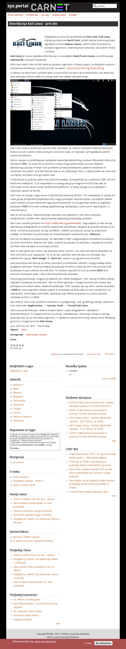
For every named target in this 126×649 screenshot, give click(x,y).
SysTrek (16, 412)
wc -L (71, 374)
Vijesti (15, 388)
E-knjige (17, 408)
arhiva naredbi (109, 378)
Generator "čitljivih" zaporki (26, 537)
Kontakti (72, 15)
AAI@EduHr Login (19, 371)
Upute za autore (21, 477)
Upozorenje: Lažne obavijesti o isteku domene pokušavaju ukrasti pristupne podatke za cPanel (92, 484)
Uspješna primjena (22, 619)
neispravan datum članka (25, 615)
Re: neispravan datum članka (27, 611)
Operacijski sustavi (36, 334)
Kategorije (18, 396)
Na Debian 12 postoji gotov (26, 599)
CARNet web (32, 15)
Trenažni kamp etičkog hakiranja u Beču (89, 491)
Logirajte (54, 354)
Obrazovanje (19, 400)
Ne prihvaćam (103, 643)
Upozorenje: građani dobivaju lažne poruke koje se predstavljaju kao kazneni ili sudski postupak (90, 473)
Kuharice (17, 392)
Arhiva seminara (15, 15)
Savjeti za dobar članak (24, 485)
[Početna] (50, 9)
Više (114, 440)
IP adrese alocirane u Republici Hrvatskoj (33, 541)
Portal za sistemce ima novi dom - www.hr (34, 499)
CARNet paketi (59, 15)
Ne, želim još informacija (43, 641)
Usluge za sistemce (22, 416)
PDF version (110, 354)
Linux (24, 329)
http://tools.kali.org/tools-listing (85, 68)
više (58, 623)
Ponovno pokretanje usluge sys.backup (32, 511)
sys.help (45, 15)
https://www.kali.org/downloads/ (62, 223)
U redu (88, 643)
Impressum (18, 420)
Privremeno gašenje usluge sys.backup (32, 515)
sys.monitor (18, 462)
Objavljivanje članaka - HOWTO (28, 481)
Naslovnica (18, 384)
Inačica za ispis (94, 354)
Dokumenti (18, 404)
